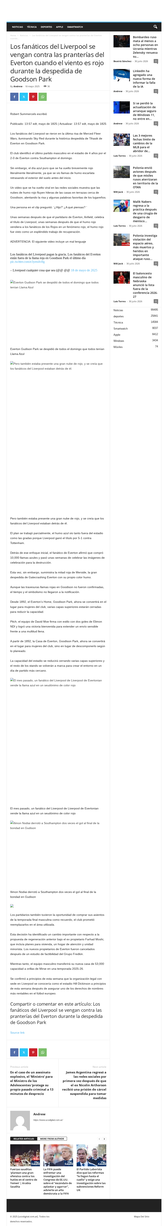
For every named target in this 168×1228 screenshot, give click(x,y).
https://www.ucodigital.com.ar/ (48, 1120)
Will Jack (118, 191)
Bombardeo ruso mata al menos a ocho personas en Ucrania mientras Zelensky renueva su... (145, 46)
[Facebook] (14, 97)
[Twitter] (24, 97)
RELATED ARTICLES (24, 1138)
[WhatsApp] (43, 97)
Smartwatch (75, 26)
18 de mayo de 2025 (84, 270)
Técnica (32, 26)
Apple (59, 26)
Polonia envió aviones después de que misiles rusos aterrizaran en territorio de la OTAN (145, 177)
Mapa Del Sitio (141, 1216)
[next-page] (104, 1139)
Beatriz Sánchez (122, 61)
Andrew (18, 86)
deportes (46, 26)
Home (13, 35)
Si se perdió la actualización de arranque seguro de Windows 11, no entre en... (144, 111)
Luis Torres (120, 155)
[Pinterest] (33, 97)
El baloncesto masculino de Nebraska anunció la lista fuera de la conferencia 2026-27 (145, 285)
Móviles (118, 347)
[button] (155, 26)
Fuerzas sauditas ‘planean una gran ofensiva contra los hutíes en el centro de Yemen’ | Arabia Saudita (23, 1177)
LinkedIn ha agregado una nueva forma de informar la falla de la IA (144, 78)
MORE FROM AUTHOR (52, 1138)
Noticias (17, 26)
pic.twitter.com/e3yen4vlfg (27, 261)
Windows (119, 340)
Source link (17, 1032)
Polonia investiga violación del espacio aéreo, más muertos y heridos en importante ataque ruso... (145, 247)
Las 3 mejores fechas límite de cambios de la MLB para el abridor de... (144, 143)
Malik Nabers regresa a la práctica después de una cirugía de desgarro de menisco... (145, 211)
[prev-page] (99, 1139)
